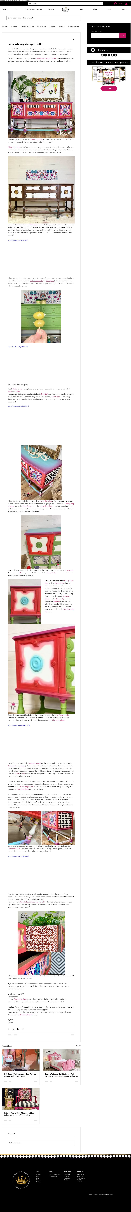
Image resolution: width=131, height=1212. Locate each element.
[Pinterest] (115, 55)
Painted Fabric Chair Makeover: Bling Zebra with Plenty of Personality (19, 1114)
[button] (126, 3)
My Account (80, 1160)
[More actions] (73, 39)
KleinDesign (109, 1181)
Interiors (62, 27)
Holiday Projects (73, 27)
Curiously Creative (54, 1160)
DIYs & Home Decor (27, 27)
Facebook (67, 1160)
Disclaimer (80, 1166)
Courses (38, 1160)
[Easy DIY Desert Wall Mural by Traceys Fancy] (21, 1060)
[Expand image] (24, 828)
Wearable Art (41, 27)
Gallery (38, 1168)
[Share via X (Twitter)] (13, 1029)
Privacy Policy (81, 1164)
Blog (37, 1164)
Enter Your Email (96, 31)
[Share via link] (23, 1029)
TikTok (66, 1166)
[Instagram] (105, 55)
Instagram (67, 1164)
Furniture (14, 27)
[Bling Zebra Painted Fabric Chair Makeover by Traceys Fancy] (21, 1099)
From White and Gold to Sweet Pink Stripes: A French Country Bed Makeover (61, 1075)
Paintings (53, 27)
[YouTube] (102, 55)
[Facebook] (109, 55)
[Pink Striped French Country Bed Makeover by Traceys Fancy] (61, 1060)
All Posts (4, 27)
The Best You (53, 1162)
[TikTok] (112, 55)
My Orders (80, 1162)
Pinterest (66, 1162)
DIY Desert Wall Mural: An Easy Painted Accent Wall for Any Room (20, 1075)
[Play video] (41, 258)
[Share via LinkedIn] (18, 1029)
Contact (79, 1168)
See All (78, 1046)
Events (38, 1166)
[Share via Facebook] (9, 1029)
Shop (37, 1162)
